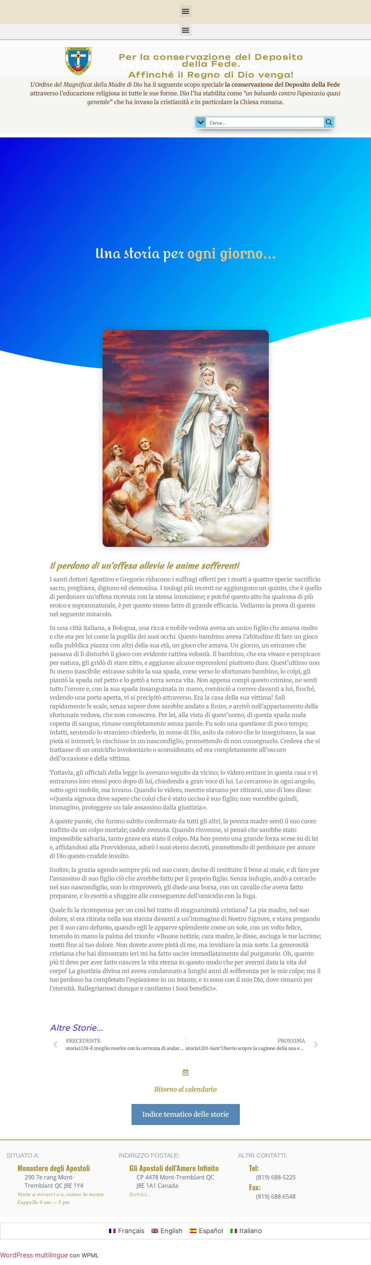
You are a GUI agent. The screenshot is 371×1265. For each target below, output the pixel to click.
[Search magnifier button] (329, 122)
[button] (186, 11)
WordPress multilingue (34, 1255)
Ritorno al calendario (185, 1089)
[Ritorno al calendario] (185, 1072)
